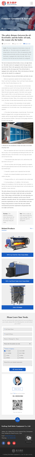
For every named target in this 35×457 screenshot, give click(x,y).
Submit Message (18, 369)
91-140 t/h (21, 357)
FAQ (15, 28)
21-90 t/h (8, 357)
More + (31, 228)
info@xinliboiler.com (10, 435)
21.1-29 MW (8, 353)
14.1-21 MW (21, 351)
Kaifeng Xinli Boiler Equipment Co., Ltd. (13, 454)
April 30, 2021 (7, 43)
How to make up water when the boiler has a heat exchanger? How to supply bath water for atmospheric (26, 217)
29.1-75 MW (21, 353)
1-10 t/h (7, 355)
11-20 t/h (21, 355)
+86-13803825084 (11, 438)
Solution (10, 28)
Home (4, 28)
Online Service (17, 389)
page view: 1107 (17, 43)
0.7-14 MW (8, 351)
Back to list (27, 43)
